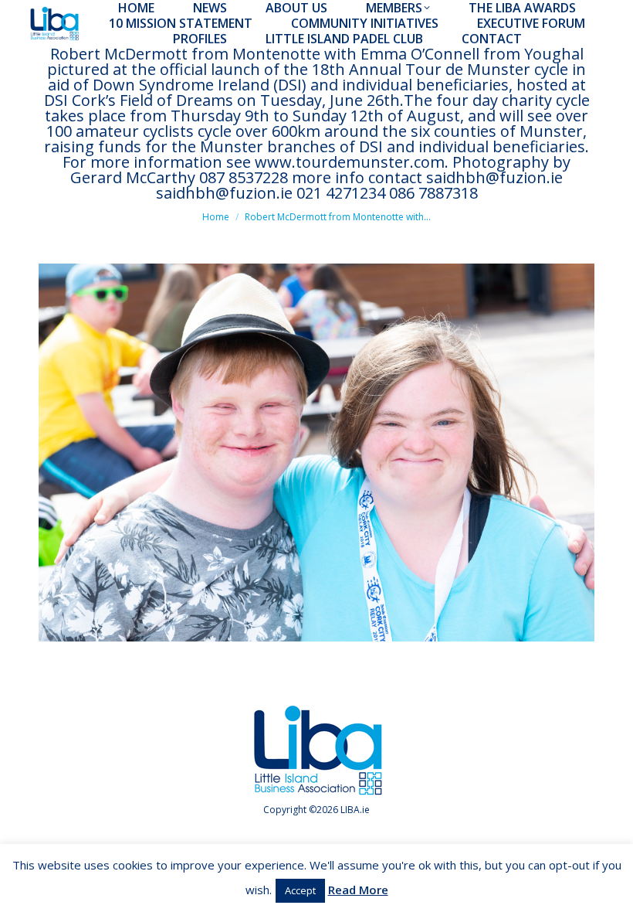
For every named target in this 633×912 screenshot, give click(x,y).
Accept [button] (300, 890)
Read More (358, 889)
